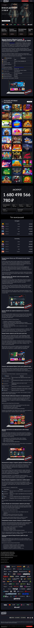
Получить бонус (6, 20)
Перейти (29, 101)
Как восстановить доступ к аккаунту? (8, 554)
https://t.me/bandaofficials (19, 67)
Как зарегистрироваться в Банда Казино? (8, 552)
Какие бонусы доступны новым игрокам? (8, 553)
